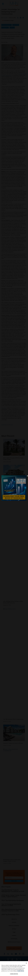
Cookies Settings (14, 973)
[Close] (26, 963)
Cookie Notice (20, 971)
